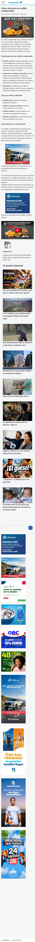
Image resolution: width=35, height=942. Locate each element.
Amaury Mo (6, 14)
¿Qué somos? (16, 940)
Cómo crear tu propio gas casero (15, 396)
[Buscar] (30, 528)
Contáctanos (6, 940)
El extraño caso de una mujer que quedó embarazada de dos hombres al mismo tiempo (17, 507)
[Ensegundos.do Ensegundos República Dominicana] (15, 2)
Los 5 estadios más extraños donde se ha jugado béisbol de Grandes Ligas (16, 315)
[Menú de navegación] (3, 2)
